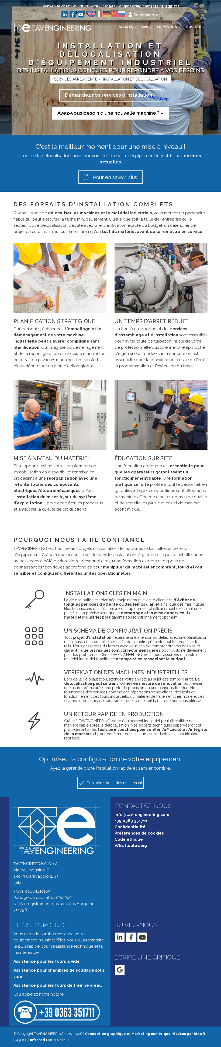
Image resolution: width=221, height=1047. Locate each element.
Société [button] (194, 27)
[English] (91, 13)
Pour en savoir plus (114, 177)
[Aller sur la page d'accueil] (48, 27)
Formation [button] (167, 27)
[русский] (121, 13)
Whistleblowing (131, 845)
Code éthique (129, 839)
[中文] (114, 13)
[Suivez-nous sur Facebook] (73, 14)
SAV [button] (145, 27)
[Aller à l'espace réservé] (130, 14)
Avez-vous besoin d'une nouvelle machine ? (109, 113)
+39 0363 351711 (166, 6)
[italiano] (99, 13)
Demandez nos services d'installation (109, 95)
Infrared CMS (41, 1040)
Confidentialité (130, 827)
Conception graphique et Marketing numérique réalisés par (145, 1034)
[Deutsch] (106, 13)
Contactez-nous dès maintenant (113, 783)
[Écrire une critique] (120, 970)
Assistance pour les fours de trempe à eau (57, 985)
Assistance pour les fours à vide (46, 961)
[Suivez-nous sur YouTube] (81, 14)
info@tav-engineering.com (125, 6)
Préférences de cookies (139, 833)
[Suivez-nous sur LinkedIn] (64, 14)
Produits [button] (124, 27)
